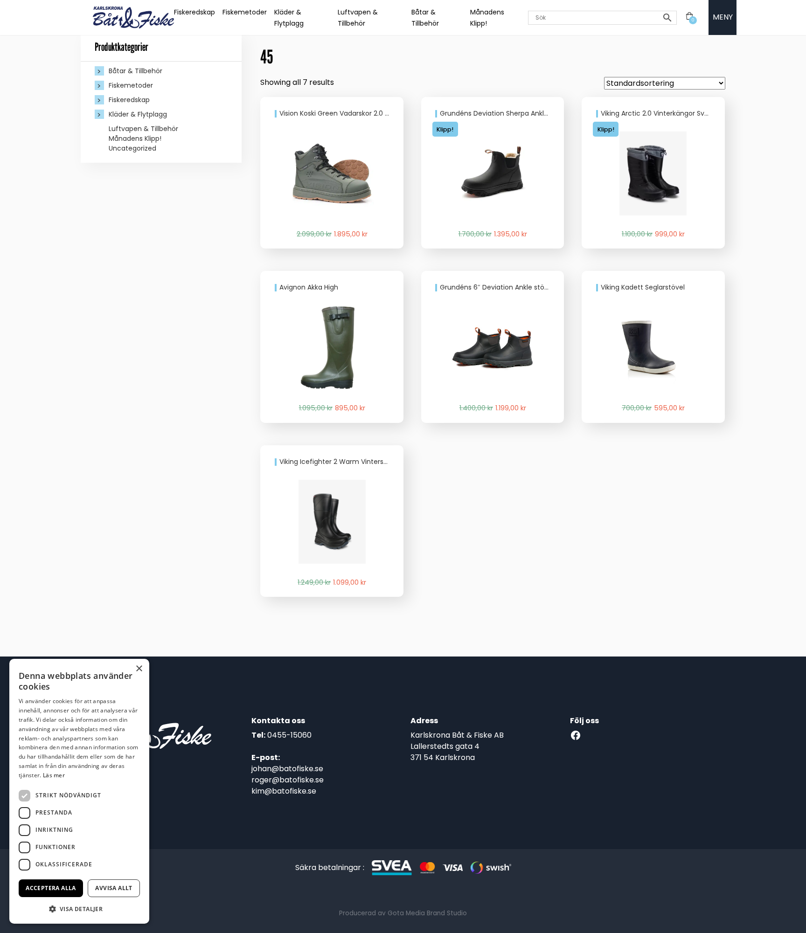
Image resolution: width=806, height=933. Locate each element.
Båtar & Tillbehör (135, 71)
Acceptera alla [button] (51, 888)
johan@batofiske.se (287, 768)
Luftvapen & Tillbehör (143, 128)
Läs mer (54, 775)
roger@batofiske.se (287, 779)
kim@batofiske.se (283, 791)
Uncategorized (132, 148)
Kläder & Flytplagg (138, 114)
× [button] (138, 668)
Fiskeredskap (194, 12)
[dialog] (79, 791)
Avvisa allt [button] (113, 888)
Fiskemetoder (244, 12)
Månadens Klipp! (135, 138)
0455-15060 (289, 735)
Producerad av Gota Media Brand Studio (403, 913)
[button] (79, 908)
